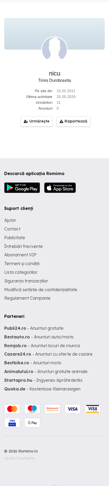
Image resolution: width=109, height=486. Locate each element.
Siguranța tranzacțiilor (26, 281)
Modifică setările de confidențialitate (40, 289)
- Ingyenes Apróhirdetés (43, 380)
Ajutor (10, 220)
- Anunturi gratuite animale (46, 371)
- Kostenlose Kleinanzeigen (42, 388)
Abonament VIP (20, 254)
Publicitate (14, 237)
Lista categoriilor (21, 272)
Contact (12, 229)
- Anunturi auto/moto (39, 336)
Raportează (76, 121)
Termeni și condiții (21, 263)
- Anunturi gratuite (33, 328)
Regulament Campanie (27, 298)
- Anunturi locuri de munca (42, 345)
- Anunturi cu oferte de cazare (48, 354)
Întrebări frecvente (23, 246)
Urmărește (39, 121)
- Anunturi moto (32, 362)
